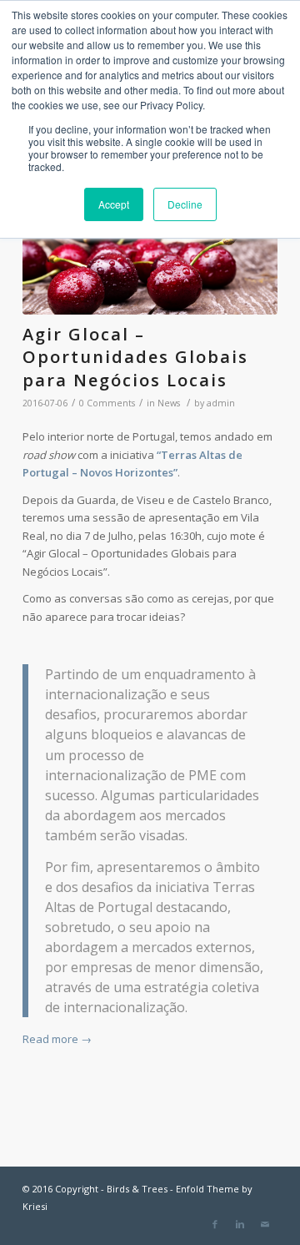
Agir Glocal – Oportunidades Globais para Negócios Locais (135, 357)
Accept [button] (113, 204)
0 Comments (107, 403)
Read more (57, 1038)
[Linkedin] (240, 1224)
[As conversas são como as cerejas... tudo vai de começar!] (150, 266)
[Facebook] (215, 1224)
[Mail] (265, 1224)
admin (221, 403)
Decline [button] (185, 204)
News (169, 403)
